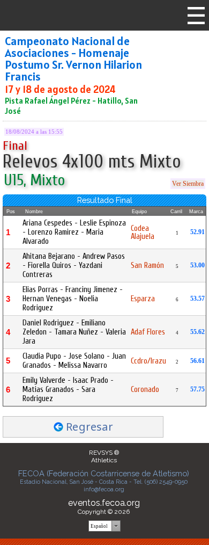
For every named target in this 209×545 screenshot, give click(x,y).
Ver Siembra (188, 183)
